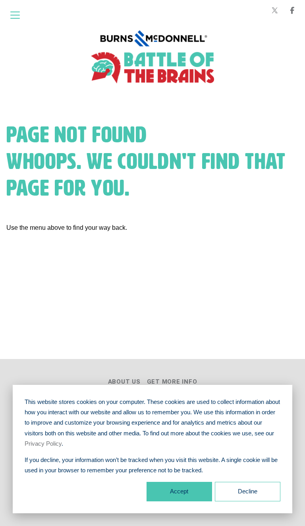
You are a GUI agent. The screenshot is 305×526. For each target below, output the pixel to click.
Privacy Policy (43, 443)
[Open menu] (15, 15)
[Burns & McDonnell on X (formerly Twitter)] (274, 10)
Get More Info (172, 381)
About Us (124, 381)
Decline (247, 491)
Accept (179, 491)
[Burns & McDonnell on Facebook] (292, 10)
